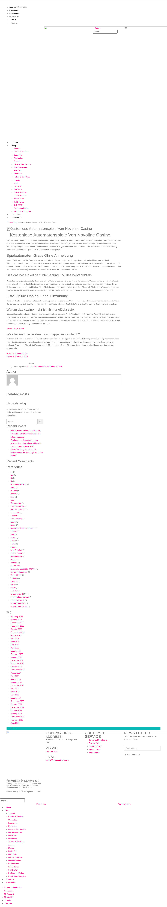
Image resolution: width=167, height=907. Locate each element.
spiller (13, 588)
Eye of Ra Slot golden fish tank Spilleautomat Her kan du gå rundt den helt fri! (27, 452)
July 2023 (15, 688)
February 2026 (17, 616)
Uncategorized (17, 594)
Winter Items (19, 199)
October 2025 (16, 629)
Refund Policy (94, 749)
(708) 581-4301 (52, 751)
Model (13, 541)
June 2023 (15, 692)
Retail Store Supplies (22, 211)
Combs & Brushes (21, 152)
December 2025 (17, 623)
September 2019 (18, 717)
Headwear (18, 174)
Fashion (14, 516)
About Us (10, 879)
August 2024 (16, 673)
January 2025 (16, 657)
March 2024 (16, 679)
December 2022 (17, 701)
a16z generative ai (18, 484)
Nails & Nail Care (21, 192)
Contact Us (14, 10)
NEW (13, 544)
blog (12, 500)
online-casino (16, 556)
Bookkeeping (16, 503)
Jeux (13, 534)
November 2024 (17, 663)
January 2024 (16, 682)
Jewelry (17, 180)
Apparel (17, 149)
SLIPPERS (18, 205)
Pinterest (53, 367)
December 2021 (17, 707)
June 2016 (15, 723)
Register (14, 23)
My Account (14, 13)
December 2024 (17, 660)
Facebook (31, 367)
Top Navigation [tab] (124, 804)
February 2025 (17, 654)
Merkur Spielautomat (15, 329)
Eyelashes (18, 161)
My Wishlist (14, 17)
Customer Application (18, 7)
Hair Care (18, 171)
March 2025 (16, 651)
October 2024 (16, 667)
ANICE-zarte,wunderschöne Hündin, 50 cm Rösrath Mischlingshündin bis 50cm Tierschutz (26, 434)
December (15, 512)
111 (12, 475)
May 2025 (15, 645)
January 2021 (16, 714)
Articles (14, 491)
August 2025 (16, 635)
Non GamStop (16, 550)
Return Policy (94, 752)
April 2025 (15, 648)
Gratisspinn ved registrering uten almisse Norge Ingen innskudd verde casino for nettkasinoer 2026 (26, 443)
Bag (12, 497)
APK (12, 487)
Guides (14, 531)
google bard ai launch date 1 (22, 528)
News (13, 547)
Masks (16, 183)
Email (60, 367)
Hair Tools (18, 189)
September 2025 (18, 632)
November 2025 (17, 626)
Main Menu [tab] (41, 804)
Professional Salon (21, 208)
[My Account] (124, 34)
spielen (14, 581)
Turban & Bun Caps (22, 177)
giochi (13, 522)
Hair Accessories (20, 167)
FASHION (18, 186)
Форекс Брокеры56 (19, 606)
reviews (14, 563)
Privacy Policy (94, 743)
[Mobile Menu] (6, 28)
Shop (14, 145)
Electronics (18, 158)
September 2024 (18, 670)
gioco (13, 525)
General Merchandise (22, 164)
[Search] (95, 35)
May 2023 (15, 695)
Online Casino (16, 553)
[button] (97, 28)
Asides (13, 494)
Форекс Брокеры (18, 603)
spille (13, 584)
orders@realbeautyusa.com (57, 760)
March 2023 (16, 698)
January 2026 (16, 620)
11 (12, 472)
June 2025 (15, 642)
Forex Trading (16, 519)
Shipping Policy (95, 746)
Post (12, 559)
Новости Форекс (18, 600)
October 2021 (16, 710)
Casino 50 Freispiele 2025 (17, 356)
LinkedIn (45, 367)
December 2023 (17, 685)
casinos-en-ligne (17, 506)
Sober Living (16, 575)
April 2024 (15, 676)
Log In (13, 20)
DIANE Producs (20, 196)
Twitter (39, 367)
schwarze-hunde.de (19, 572)
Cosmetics (18, 155)
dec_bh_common (18, 509)
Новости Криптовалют (20, 597)
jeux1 (13, 538)
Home (8, 807)
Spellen (14, 578)
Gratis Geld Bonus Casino (17, 353)
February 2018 (17, 720)
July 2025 (15, 638)
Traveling (14, 591)
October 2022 (16, 704)
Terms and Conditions (98, 740)
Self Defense (19, 202)
